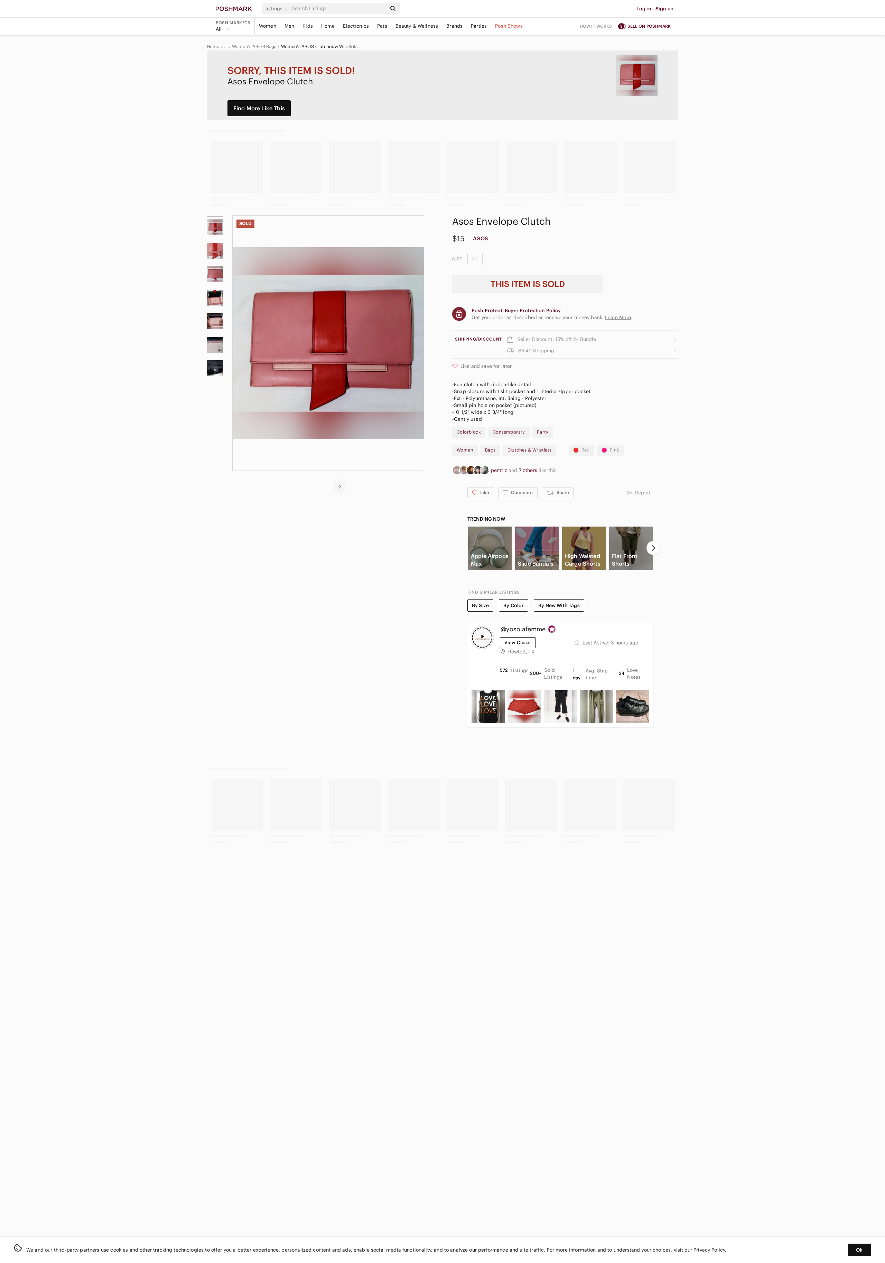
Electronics (356, 26)
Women (267, 26)
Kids (307, 26)
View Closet (517, 643)
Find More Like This (259, 108)
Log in (643, 9)
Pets (382, 26)
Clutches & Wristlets (529, 450)
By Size (480, 605)
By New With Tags (558, 605)
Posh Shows (509, 26)
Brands (454, 26)
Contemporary (509, 432)
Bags (490, 450)
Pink (615, 450)
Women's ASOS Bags (254, 46)
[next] (339, 486)
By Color (513, 605)
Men (289, 26)
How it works (596, 26)
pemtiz (500, 470)
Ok (859, 1250)
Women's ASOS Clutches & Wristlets (319, 46)
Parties (479, 26)
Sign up (664, 9)
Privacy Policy (709, 1250)
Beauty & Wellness (416, 26)
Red (585, 450)
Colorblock (469, 432)
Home (328, 26)
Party (543, 432)
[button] (276, 8)
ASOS (480, 238)
